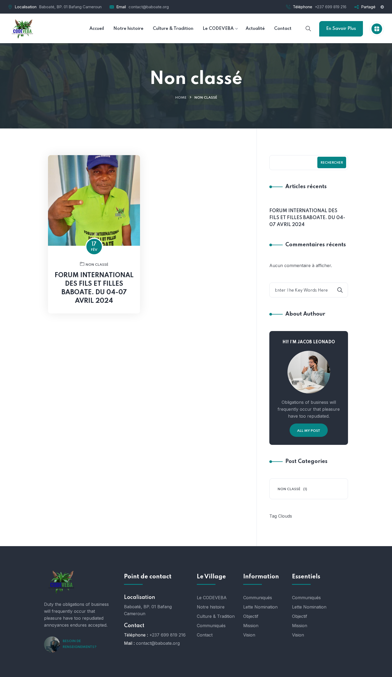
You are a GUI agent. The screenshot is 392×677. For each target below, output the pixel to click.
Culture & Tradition (216, 616)
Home (180, 97)
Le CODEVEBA (212, 597)
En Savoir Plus (341, 28)
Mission (250, 625)
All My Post (308, 431)
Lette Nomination (260, 607)
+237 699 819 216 (330, 6)
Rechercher (332, 162)
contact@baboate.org (149, 6)
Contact (205, 635)
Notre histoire (211, 607)
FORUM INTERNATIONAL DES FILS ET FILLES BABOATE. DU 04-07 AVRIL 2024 (94, 288)
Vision (249, 635)
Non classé (97, 265)
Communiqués (211, 625)
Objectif (250, 616)
